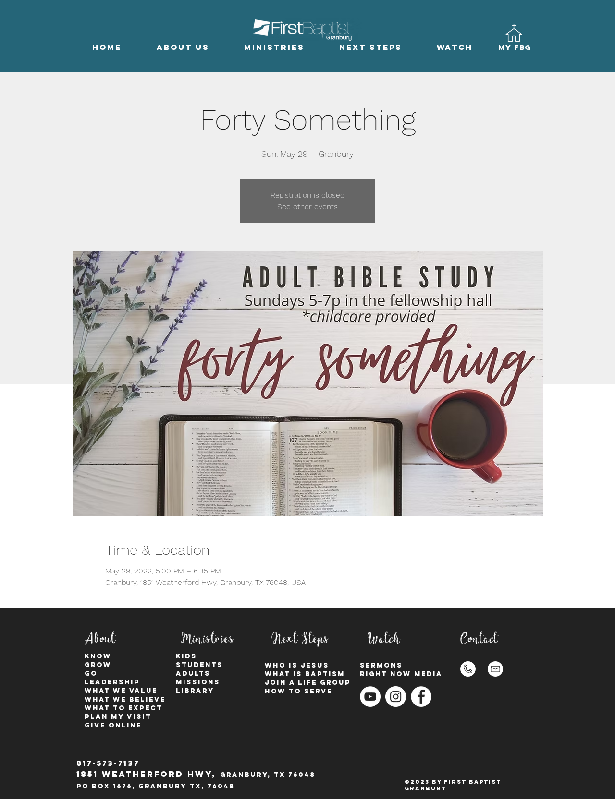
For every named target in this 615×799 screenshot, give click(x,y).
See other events (307, 206)
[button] (183, 47)
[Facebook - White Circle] (421, 696)
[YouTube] (370, 696)
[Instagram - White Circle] (395, 696)
